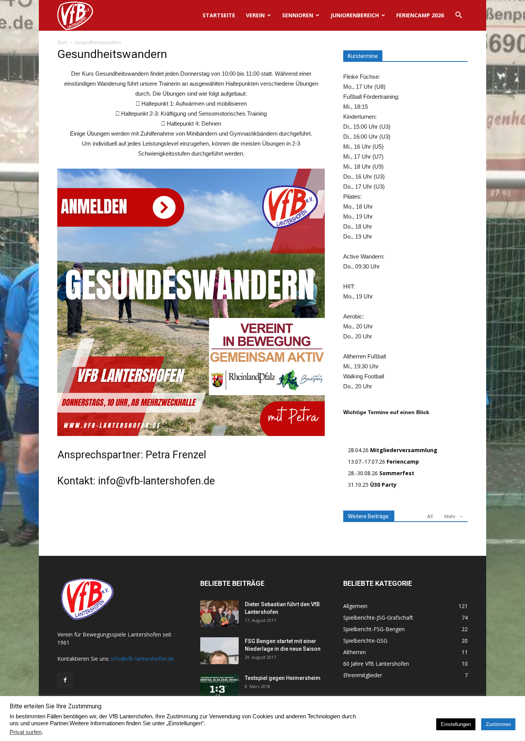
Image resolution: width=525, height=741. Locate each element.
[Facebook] (65, 680)
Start (62, 42)
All (430, 516)
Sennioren (297, 15)
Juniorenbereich (355, 15)
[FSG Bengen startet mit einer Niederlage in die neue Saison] (219, 650)
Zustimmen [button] (498, 724)
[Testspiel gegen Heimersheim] (219, 687)
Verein (255, 15)
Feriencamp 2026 (420, 15)
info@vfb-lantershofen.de (142, 658)
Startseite (219, 15)
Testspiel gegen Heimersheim (283, 678)
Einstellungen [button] (456, 724)
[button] (458, 16)
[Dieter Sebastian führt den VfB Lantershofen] (219, 613)
